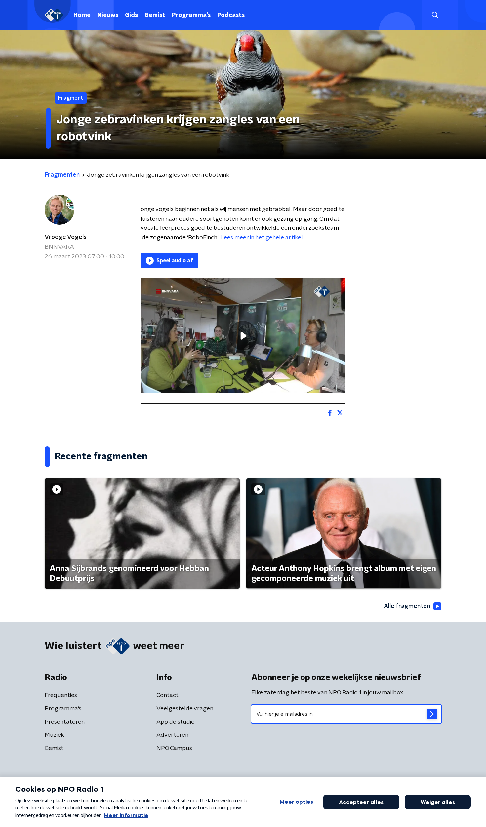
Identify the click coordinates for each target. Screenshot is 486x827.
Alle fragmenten (407, 606)
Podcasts (231, 15)
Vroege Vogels (66, 237)
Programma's (191, 15)
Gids (131, 15)
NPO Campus (174, 748)
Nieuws (107, 15)
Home (82, 15)
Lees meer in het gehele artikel (261, 238)
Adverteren (172, 735)
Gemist (154, 15)
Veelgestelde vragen (184, 709)
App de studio (175, 722)
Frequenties (61, 695)
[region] (243, 335)
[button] (434, 15)
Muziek (54, 735)
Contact (167, 695)
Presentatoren (65, 722)
